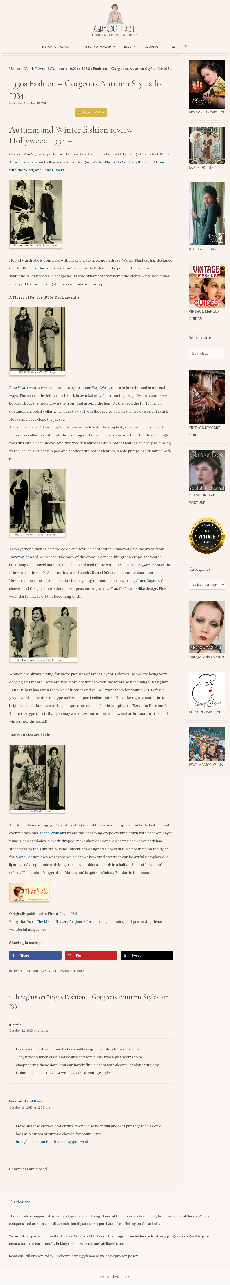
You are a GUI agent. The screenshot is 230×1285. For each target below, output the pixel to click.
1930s (73, 68)
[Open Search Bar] (186, 46)
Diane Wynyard (53, 833)
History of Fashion (56, 46)
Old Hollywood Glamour (44, 68)
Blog (128, 46)
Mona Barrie (26, 856)
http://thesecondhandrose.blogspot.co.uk (52, 1141)
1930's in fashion (26, 971)
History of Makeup (97, 46)
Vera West (100, 387)
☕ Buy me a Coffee (91, 112)
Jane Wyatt (18, 387)
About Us (152, 46)
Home (14, 68)
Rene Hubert (53, 170)
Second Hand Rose (26, 1101)
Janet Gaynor (147, 580)
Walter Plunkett (105, 162)
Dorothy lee (19, 557)
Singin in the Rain (137, 162)
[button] (173, 46)
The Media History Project (59, 921)
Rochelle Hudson (37, 268)
